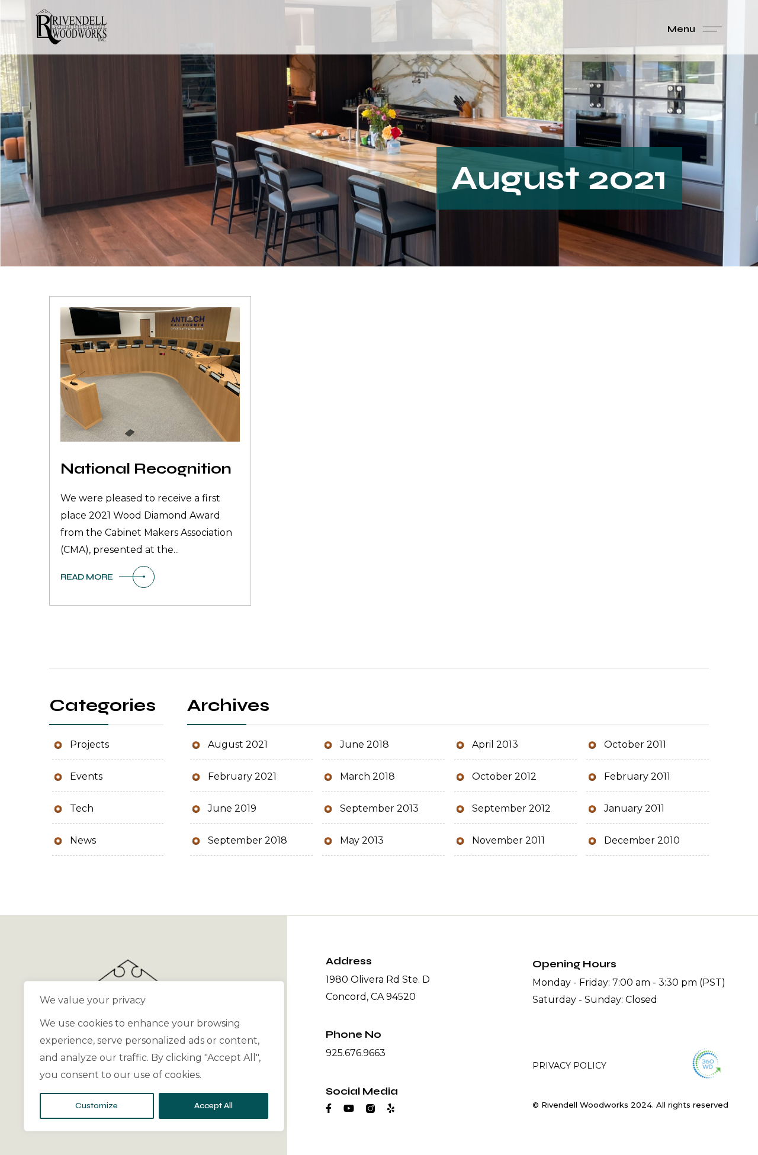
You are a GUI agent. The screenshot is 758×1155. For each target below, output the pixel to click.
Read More (86, 577)
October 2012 (504, 776)
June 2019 (232, 808)
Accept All (213, 1106)
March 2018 (367, 776)
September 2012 (511, 808)
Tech (82, 808)
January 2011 (634, 808)
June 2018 (364, 744)
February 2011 (637, 776)
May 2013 (362, 840)
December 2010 (642, 840)
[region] (154, 1056)
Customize (96, 1106)
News (83, 840)
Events (86, 776)
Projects (89, 744)
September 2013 (379, 808)
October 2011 (635, 744)
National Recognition (146, 469)
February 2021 (242, 776)
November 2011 (508, 840)
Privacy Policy (569, 1065)
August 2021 (238, 744)
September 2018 (247, 840)
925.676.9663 (356, 1053)
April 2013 (495, 744)
